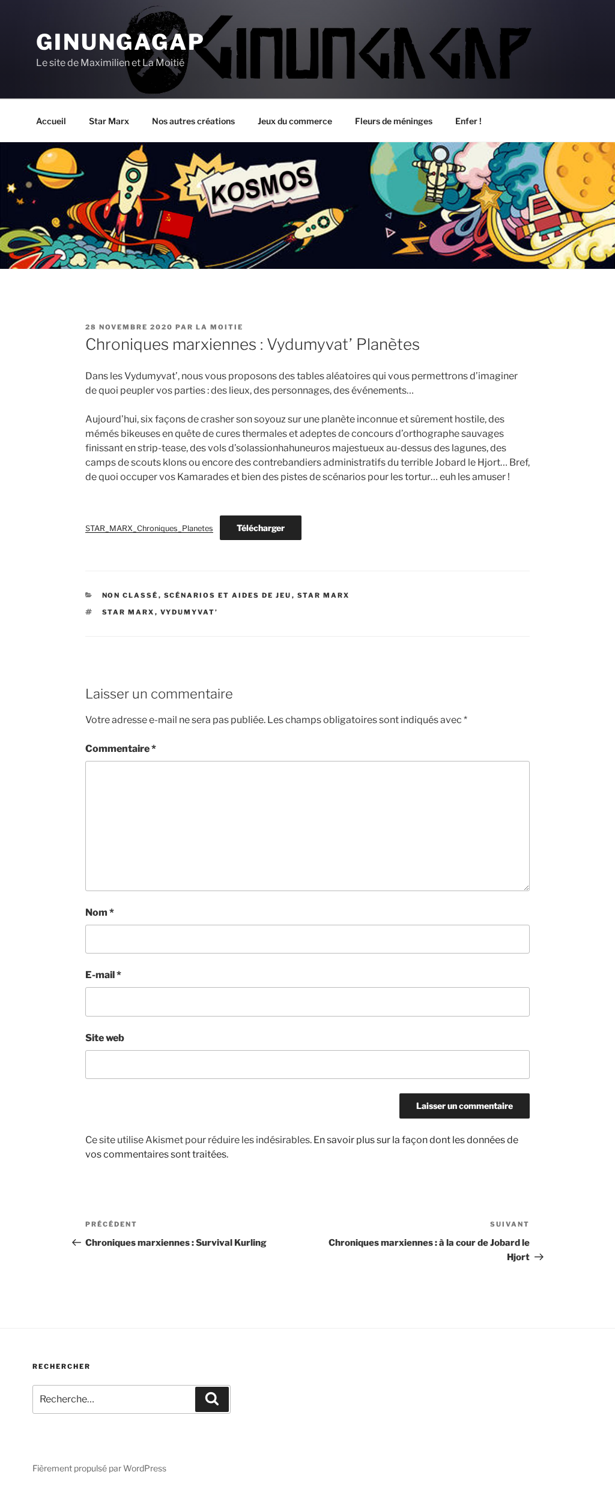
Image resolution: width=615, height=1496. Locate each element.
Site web (104, 1038)
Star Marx (109, 121)
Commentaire (120, 748)
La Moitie (219, 327)
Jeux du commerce (295, 121)
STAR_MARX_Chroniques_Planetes (149, 528)
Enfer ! (468, 121)
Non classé (130, 595)
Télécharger (261, 528)
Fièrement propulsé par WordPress (99, 1468)
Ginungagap (120, 42)
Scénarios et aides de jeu (228, 595)
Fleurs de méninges (393, 121)
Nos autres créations (193, 121)
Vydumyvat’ (189, 612)
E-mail (103, 975)
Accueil (51, 121)
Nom (99, 912)
